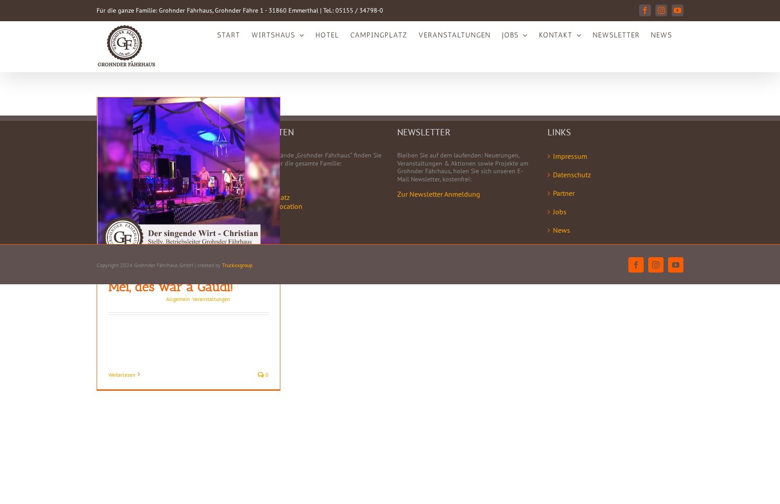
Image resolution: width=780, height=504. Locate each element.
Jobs (559, 211)
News (561, 230)
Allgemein (178, 299)
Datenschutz (572, 174)
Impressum (570, 156)
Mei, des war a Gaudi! (170, 286)
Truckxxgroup (237, 265)
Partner (564, 193)
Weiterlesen (121, 374)
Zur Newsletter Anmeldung (438, 194)
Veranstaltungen (211, 299)
